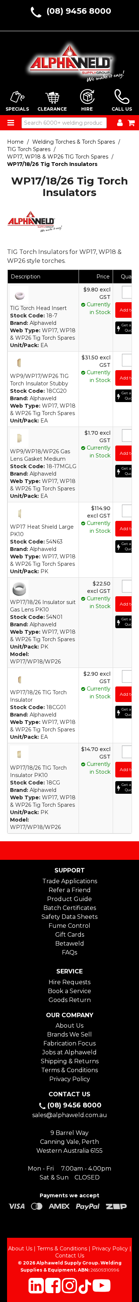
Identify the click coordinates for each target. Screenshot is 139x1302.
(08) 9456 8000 (78, 11)
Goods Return (70, 1000)
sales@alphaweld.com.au (69, 1115)
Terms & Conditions (69, 1070)
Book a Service (69, 991)
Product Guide (69, 899)
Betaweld (69, 943)
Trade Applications (69, 881)
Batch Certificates (69, 907)
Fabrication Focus (69, 1043)
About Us (69, 1025)
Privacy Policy (69, 1079)
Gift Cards (69, 934)
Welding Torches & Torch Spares (73, 141)
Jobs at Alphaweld (69, 1052)
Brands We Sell (69, 1034)
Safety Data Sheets (69, 916)
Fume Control (69, 925)
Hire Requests (69, 982)
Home (15, 141)
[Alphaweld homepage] (69, 58)
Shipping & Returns (70, 1061)
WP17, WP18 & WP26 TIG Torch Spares (57, 156)
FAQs (69, 952)
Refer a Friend (70, 890)
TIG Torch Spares (28, 149)
